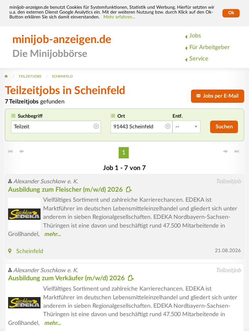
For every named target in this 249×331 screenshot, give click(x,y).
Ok (231, 13)
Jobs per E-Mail (219, 96)
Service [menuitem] (198, 58)
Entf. (177, 116)
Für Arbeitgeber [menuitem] (209, 47)
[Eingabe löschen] (96, 126)
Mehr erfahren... (119, 17)
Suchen (224, 126)
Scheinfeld (29, 251)
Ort (121, 116)
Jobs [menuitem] (195, 35)
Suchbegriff (30, 116)
